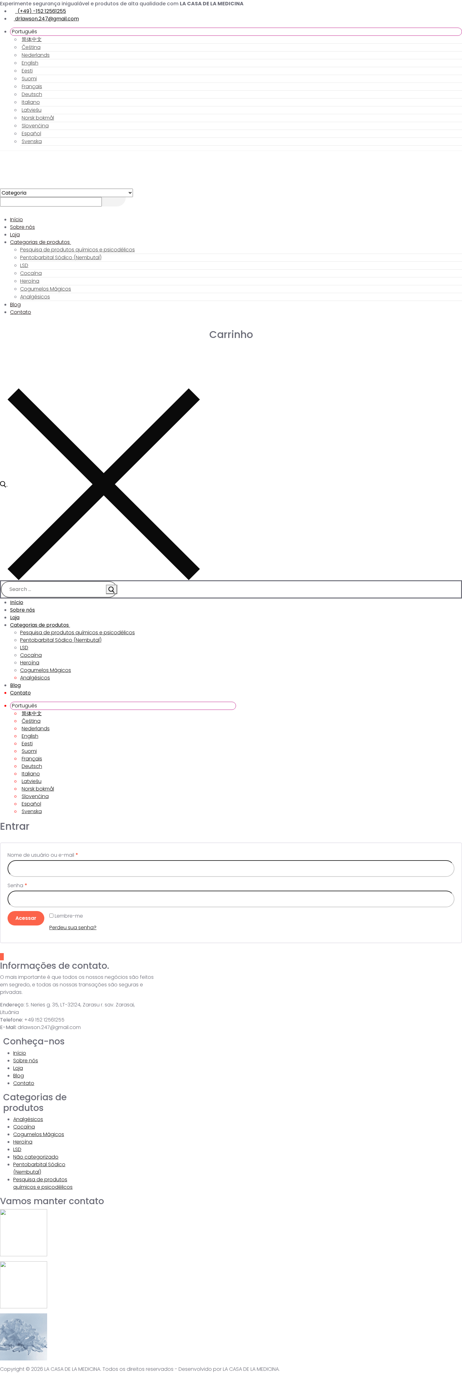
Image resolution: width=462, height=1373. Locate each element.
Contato (23, 1083)
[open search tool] (100, 484)
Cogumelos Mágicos (38, 1134)
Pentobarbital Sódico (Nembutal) (39, 1168)
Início (19, 1053)
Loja (18, 1068)
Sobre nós (25, 1060)
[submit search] (111, 589)
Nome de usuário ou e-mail (43, 855)
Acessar (25, 918)
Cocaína (24, 1126)
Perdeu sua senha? (72, 927)
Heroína (22, 1141)
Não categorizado (35, 1157)
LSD (17, 1149)
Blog (18, 1075)
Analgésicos (28, 1119)
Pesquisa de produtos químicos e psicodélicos (43, 1183)
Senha (17, 885)
